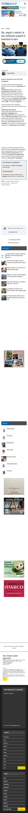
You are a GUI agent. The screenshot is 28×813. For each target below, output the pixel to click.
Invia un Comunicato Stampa (11, 646)
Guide (4, 765)
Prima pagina (6, 737)
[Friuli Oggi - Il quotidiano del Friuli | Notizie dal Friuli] (12, 3)
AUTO (4, 768)
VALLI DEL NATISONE (7, 809)
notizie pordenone (5, 184)
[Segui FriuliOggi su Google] (14, 61)
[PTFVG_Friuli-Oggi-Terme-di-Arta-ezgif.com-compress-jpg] (14, 513)
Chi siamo (6, 693)
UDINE (4, 778)
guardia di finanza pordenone (12, 181)
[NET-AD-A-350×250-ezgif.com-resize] (14, 576)
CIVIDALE (5, 793)
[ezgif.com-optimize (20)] (14, 366)
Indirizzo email (6, 664)
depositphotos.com (15, 725)
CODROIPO (5, 781)
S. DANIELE (5, 796)
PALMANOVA (5, 806)
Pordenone (5, 743)
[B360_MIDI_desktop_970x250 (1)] (14, 16)
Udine (4, 740)
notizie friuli (14, 183)
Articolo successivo (13, 242)
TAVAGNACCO (6, 784)
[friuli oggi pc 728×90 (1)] (14, 8)
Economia (5, 755)
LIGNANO (5, 800)
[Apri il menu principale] (25, 3)
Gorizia (4, 749)
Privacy (4, 668)
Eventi (4, 761)
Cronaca (5, 752)
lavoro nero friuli (5, 183)
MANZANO (5, 803)
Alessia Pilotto (11, 73)
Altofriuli (5, 746)
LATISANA (5, 790)
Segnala (14, 648)
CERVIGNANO (5, 787)
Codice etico (11, 693)
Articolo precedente (15, 239)
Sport (4, 758)
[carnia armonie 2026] (14, 494)
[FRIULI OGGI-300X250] (14, 596)
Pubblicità (21, 646)
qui (9, 167)
